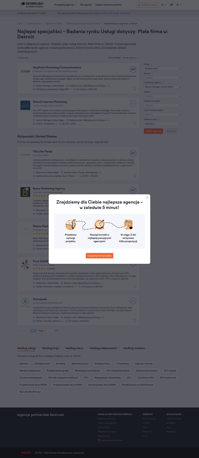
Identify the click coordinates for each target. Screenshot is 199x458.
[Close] (147, 197)
